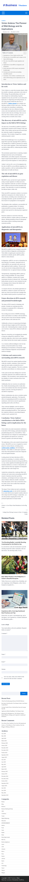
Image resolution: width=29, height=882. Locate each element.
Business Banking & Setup (7, 808)
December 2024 (5, 776)
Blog (3, 804)
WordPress (21, 880)
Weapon (3, 872)
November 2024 (5, 778)
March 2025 (4, 769)
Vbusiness (22, 5)
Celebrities (4, 813)
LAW (3, 846)
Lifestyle (3, 849)
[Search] (26, 13)
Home (3, 834)
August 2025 (4, 757)
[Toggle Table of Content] (24, 53)
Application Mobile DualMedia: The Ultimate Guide (13, 711)
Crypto (3, 816)
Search (24, 693)
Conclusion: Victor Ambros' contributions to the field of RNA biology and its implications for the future (14, 77)
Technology (4, 865)
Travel (3, 868)
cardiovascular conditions (8, 447)
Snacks (3, 856)
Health (3, 832)
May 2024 (4, 792)
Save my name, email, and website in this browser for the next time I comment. (14, 677)
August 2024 (4, 785)
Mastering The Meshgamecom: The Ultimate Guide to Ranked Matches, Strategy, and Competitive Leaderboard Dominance (13, 715)
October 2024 (4, 781)
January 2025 (4, 773)
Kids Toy (3, 839)
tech (2, 863)
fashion (3, 825)
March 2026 (4, 740)
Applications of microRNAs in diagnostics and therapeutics (13, 65)
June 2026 (4, 733)
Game (3, 830)
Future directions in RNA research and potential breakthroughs (13, 69)
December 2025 (5, 747)
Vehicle (3, 870)
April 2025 (4, 766)
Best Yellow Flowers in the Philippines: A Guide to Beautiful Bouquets (13, 577)
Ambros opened (12, 103)
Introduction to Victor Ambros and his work (13, 55)
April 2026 (4, 738)
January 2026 (4, 745)
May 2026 (4, 736)
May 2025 (4, 764)
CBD (3, 811)
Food (3, 827)
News (3, 853)
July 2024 (4, 788)
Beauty (3, 801)
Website (3, 669)
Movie (3, 851)
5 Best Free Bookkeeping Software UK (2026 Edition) (13, 701)
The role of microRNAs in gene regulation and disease (13, 61)
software (3, 858)
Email (3, 661)
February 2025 (5, 771)
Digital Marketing (5, 818)
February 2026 (5, 743)
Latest (3, 20)
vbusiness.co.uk (6, 31)
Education (4, 820)
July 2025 (4, 759)
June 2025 (4, 762)
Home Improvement (6, 837)
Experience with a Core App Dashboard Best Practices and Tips (13, 612)
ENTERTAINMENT (6, 823)
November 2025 (5, 750)
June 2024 (4, 790)
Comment (4, 633)
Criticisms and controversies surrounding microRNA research (12, 72)
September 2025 (5, 755)
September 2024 (5, 783)
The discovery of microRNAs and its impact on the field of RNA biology (14, 58)
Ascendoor (9, 880)
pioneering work (8, 491)
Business (3, 806)
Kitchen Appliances (6, 842)
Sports (3, 860)
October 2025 (4, 752)
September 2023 (5, 795)
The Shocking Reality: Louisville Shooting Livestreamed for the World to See (14, 543)
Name (3, 654)
